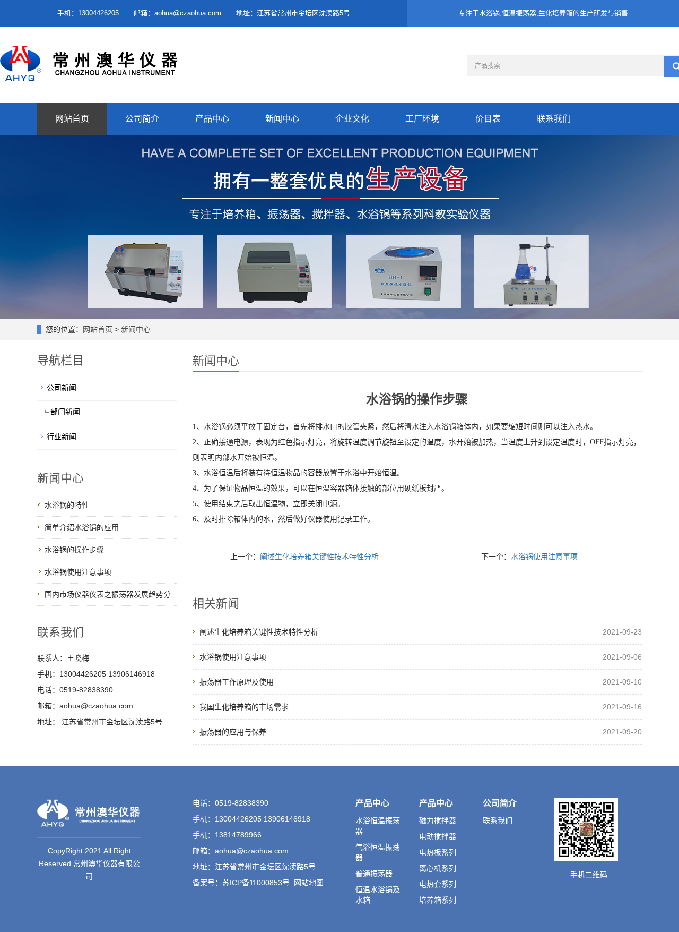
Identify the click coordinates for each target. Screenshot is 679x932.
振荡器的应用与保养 (232, 732)
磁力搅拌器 (437, 820)
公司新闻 (61, 387)
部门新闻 (65, 411)
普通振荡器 (374, 873)
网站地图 (309, 882)
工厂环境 (422, 118)
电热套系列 (437, 884)
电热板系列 (437, 852)
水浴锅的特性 (67, 505)
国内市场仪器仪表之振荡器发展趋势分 (108, 594)
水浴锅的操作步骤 (74, 549)
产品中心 (212, 118)
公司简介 (142, 118)
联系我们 (554, 118)
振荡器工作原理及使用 (236, 682)
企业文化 (352, 118)
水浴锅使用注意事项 (544, 556)
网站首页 (72, 118)
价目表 (488, 118)
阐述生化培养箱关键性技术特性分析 (319, 556)
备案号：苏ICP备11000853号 (241, 882)
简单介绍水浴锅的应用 (82, 527)
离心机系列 (437, 868)
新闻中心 (282, 118)
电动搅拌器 (437, 836)
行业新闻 (61, 436)
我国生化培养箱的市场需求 (244, 707)
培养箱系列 (437, 900)
